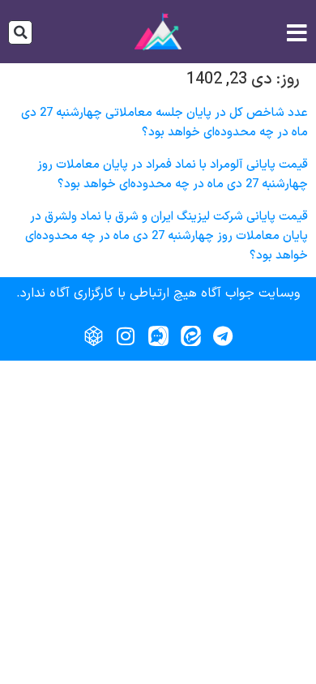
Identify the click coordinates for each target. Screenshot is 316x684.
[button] (20, 32)
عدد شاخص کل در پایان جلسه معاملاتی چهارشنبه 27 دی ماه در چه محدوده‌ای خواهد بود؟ (164, 123)
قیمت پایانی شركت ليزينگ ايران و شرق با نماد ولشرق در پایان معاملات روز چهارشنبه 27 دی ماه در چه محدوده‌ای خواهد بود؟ (166, 236)
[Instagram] (125, 336)
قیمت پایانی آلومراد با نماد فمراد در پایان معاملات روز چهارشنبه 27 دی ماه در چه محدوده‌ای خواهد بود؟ (172, 175)
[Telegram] (223, 336)
